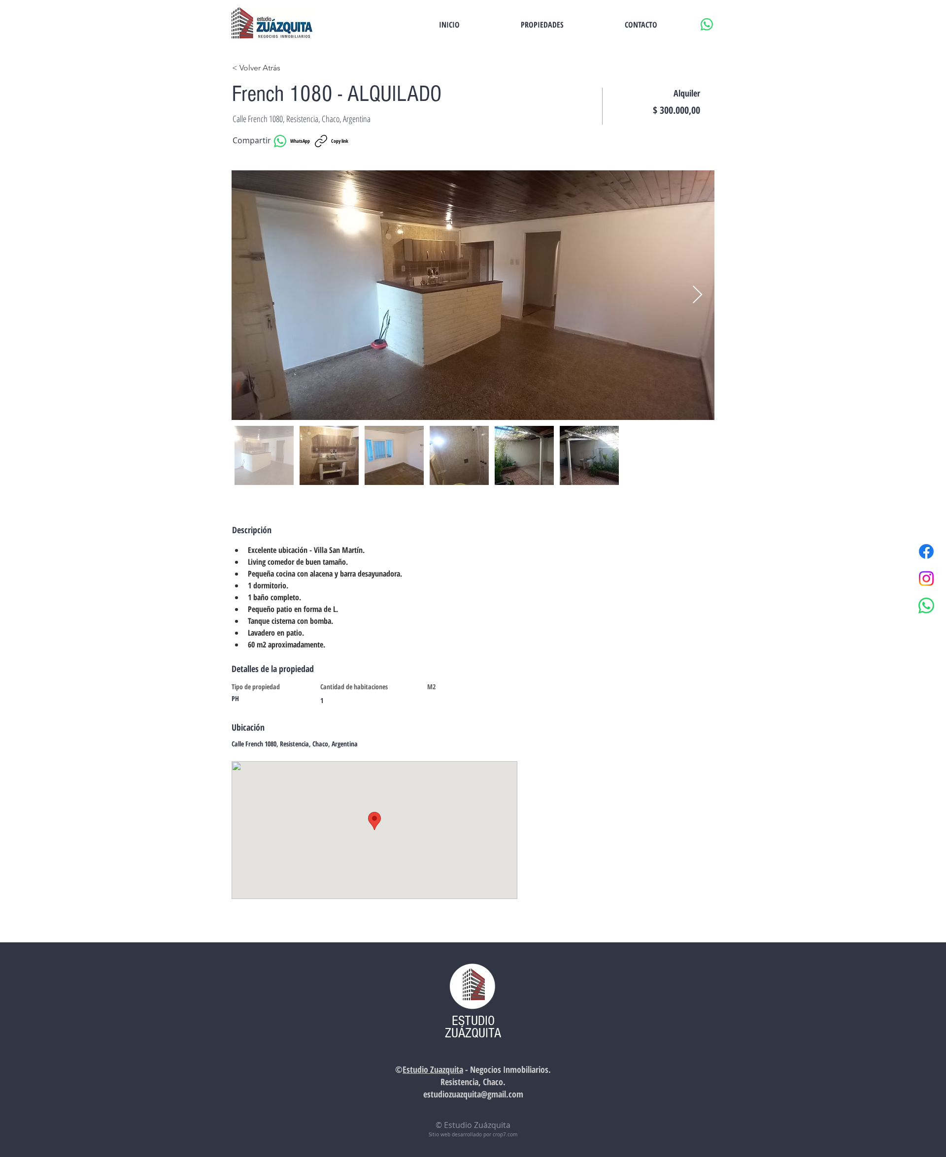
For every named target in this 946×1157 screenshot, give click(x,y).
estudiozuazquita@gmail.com (473, 1094)
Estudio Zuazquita (433, 1069)
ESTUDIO (473, 1020)
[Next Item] (697, 295)
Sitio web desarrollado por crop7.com (473, 1134)
